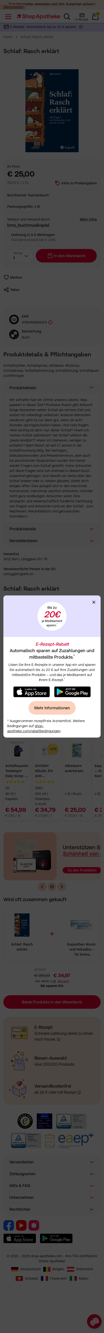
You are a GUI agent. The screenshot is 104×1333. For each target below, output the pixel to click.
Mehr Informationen (52, 708)
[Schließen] (94, 602)
